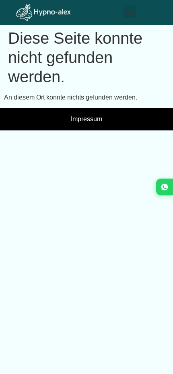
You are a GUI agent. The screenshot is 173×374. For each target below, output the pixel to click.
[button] (129, 11)
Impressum (86, 119)
